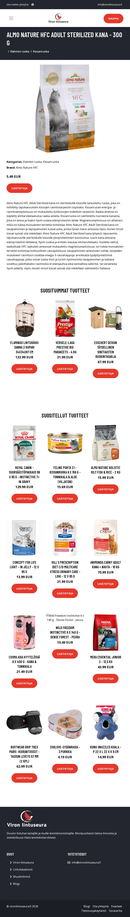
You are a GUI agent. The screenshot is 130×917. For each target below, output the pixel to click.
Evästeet (116, 906)
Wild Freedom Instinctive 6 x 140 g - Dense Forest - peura (65, 632)
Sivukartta (115, 911)
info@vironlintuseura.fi (110, 4)
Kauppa (113, 18)
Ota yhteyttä (101, 906)
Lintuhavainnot (22, 869)
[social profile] (32, 4)
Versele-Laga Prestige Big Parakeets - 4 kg (65, 347)
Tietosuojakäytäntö (93, 911)
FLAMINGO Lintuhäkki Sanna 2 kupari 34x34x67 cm (24, 347)
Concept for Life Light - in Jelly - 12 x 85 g (24, 567)
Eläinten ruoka (19, 51)
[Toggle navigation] (11, 18)
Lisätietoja (19, 188)
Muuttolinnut (21, 876)
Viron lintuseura (23, 862)
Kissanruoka (41, 51)
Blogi (16, 884)
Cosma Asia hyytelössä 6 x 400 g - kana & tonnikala (24, 661)
